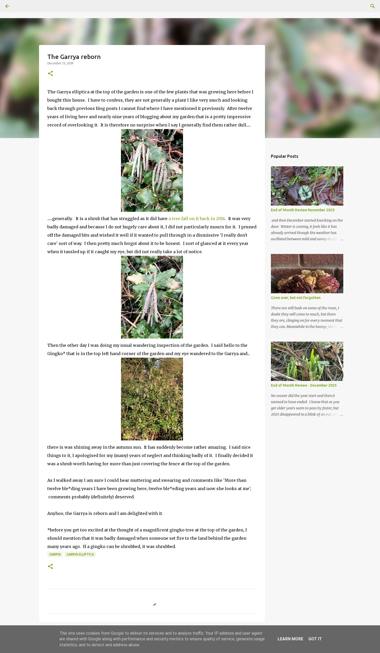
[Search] (22, 6)
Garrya (55, 554)
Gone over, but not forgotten (296, 298)
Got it (315, 638)
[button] (50, 73)
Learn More (290, 638)
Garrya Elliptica (80, 554)
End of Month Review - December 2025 (304, 385)
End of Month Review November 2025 (303, 210)
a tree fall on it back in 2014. (197, 218)
